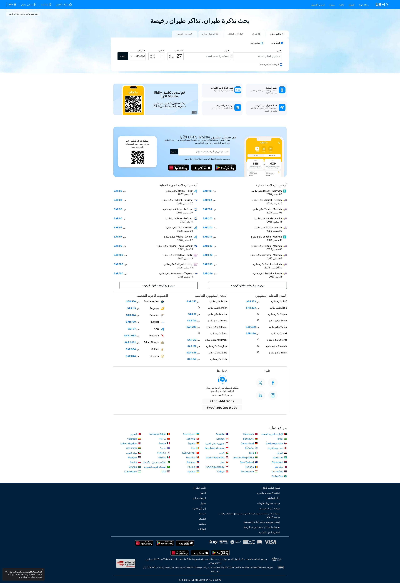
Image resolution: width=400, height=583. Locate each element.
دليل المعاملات (273, 498)
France (163, 443)
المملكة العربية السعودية (155, 466)
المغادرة (178, 50)
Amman (217, 320)
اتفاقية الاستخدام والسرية (268, 493)
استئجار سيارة (199, 498)
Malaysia (133, 457)
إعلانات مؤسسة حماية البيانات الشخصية (262, 522)
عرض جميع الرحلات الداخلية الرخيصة (248, 285)
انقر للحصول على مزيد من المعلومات (27, 571)
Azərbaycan (189, 434)
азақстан (278, 457)
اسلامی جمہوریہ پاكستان (155, 462)
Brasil (281, 438)
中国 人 (163, 438)
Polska (134, 462)
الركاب (140, 50)
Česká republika (275, 443)
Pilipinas (191, 462)
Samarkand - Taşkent (175, 273)
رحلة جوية (363, 4)
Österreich (248, 434)
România (249, 466)
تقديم (174, 151)
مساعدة (44, 4)
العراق (280, 452)
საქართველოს (276, 448)
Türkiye (221, 471)
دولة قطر (279, 466)
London (217, 307)
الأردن (222, 452)
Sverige (133, 466)
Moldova (191, 457)
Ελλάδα (249, 448)
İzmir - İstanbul (179, 227)
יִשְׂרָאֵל (163, 448)
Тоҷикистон (247, 471)
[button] (12, 4)
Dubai (218, 301)
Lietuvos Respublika (243, 457)
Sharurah (276, 346)
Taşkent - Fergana (177, 200)
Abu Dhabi (216, 339)
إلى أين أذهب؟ (199, 508)
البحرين (134, 434)
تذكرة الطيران (199, 487)
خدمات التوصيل (318, 4)
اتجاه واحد (275, 43)
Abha (278, 307)
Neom (278, 320)
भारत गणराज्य (132, 448)
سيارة (332, 4)
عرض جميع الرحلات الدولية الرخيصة (158, 285)
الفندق (352, 4)
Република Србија (215, 466)
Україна (191, 471)
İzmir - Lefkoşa (178, 218)
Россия (192, 466)
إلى (225, 50)
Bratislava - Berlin (177, 255)
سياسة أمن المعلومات (270, 508)
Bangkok (216, 346)
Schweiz (191, 438)
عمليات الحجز (62, 4)
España (192, 443)
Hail (279, 333)
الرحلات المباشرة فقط (269, 64)
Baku (218, 333)
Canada (221, 438)
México (162, 457)
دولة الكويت (132, 452)
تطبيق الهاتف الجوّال (271, 487)
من (278, 50)
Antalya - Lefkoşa (177, 209)
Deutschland (247, 443)
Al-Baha (217, 352)
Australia (220, 434)
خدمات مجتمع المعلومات (268, 503)
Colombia (132, 438)
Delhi (218, 359)
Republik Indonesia (215, 448)
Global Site (278, 476)
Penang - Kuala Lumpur (174, 246)
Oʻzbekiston (131, 471)
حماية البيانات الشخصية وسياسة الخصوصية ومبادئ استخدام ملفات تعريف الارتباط (249, 515)
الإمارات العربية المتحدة (272, 434)
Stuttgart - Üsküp (177, 264)
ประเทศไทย (278, 471)
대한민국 (162, 452)
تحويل (203, 503)
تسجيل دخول (27, 4)
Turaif (278, 352)
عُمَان (222, 462)
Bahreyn (217, 327)
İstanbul (217, 314)
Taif (279, 301)
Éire (193, 448)
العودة (160, 50)
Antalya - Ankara (178, 236)
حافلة (341, 4)
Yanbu (278, 327)
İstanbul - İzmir (179, 191)
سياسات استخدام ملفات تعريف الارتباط (262, 527)
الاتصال (202, 518)
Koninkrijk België (158, 434)
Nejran (277, 314)
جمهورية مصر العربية (215, 443)
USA (164, 471)
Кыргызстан (189, 452)
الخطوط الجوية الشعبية (269, 532)
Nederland (278, 462)
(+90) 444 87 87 (222, 401)
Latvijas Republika (215, 457)
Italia (251, 452)
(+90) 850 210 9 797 (222, 408)
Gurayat (277, 339)
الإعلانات (202, 529)
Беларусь (248, 438)
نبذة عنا (202, 513)
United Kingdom (129, 443)
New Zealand (247, 462)
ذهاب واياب (255, 43)
